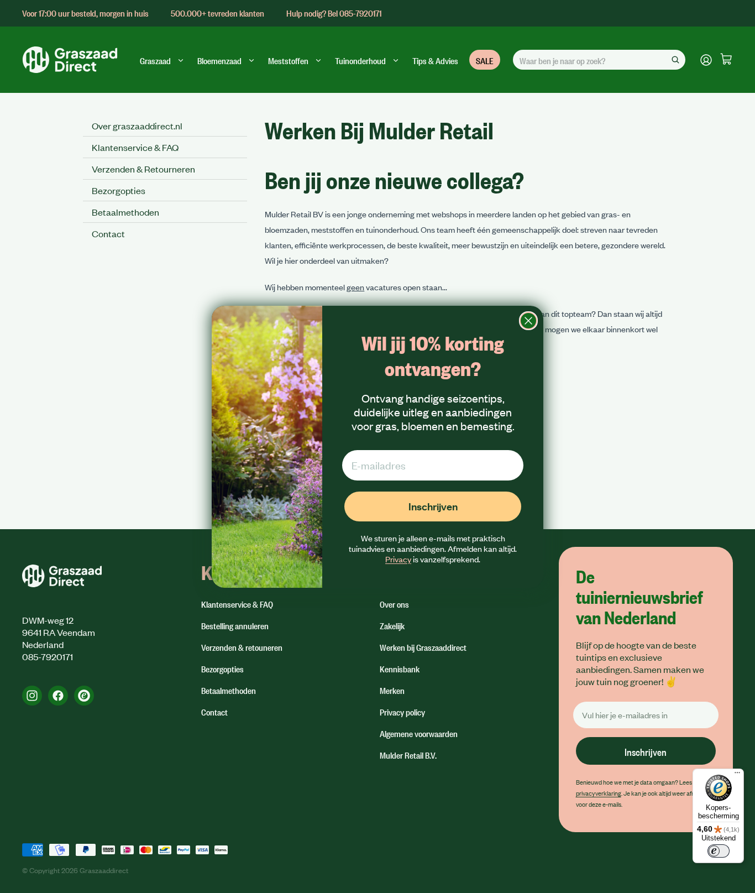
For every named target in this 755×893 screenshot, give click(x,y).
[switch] (718, 851)
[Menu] (737, 775)
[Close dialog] (528, 320)
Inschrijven (433, 506)
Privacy (398, 559)
